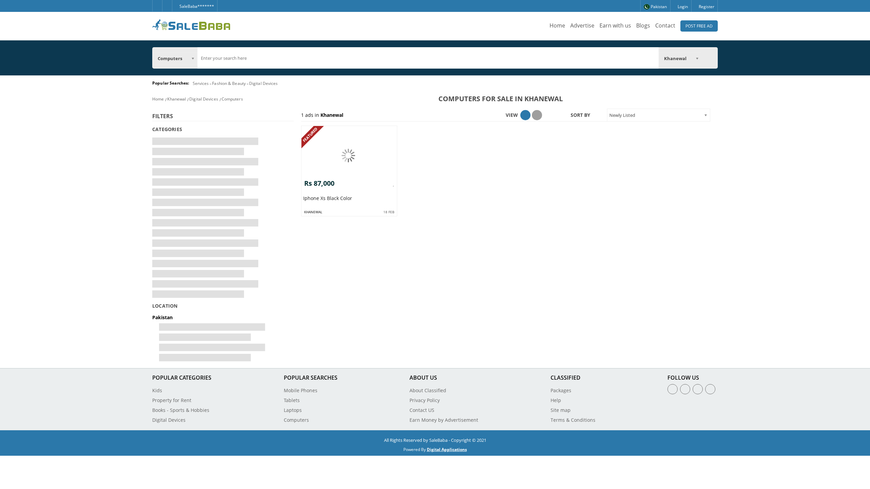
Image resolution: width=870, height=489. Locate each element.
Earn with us (615, 25)
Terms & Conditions (573, 420)
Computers (232, 99)
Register (706, 7)
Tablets (292, 400)
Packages (561, 390)
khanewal (313, 212)
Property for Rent (171, 400)
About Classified (428, 390)
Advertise (582, 25)
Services (201, 83)
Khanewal (176, 99)
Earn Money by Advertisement (444, 420)
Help (556, 400)
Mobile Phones (300, 390)
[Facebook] (157, 6)
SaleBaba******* (196, 6)
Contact (665, 25)
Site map (561, 410)
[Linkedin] (698, 389)
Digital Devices (263, 83)
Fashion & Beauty (229, 83)
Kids (157, 390)
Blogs (643, 25)
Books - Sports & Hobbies (180, 410)
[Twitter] (167, 6)
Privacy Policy (425, 400)
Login (682, 7)
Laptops (293, 410)
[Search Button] (709, 57)
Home (557, 25)
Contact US (422, 410)
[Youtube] (710, 389)
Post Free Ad (699, 26)
